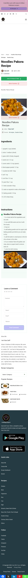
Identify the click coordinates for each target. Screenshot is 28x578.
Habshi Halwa (13, 391)
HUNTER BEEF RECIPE (15, 399)
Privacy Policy (17, 567)
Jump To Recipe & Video (13, 78)
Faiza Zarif (6, 70)
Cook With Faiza (16, 565)
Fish (2, 501)
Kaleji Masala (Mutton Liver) (16, 385)
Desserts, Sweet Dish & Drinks (8, 508)
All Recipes (13, 8)
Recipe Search (21, 571)
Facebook (3, 535)
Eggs (2, 504)
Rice (2, 497)
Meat (2, 490)
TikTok (2, 554)
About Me (3, 462)
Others (3, 523)
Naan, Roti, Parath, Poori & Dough (9, 512)
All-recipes (3, 57)
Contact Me (4, 466)
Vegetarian (4, 493)
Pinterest (3, 546)
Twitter (3, 539)
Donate (3, 474)
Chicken (3, 486)
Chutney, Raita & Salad (7, 519)
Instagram (3, 543)
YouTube (3, 550)
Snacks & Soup (10, 57)
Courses (14, 571)
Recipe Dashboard (5, 470)
